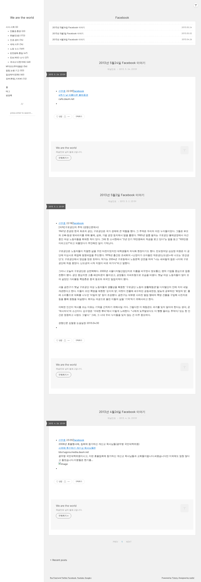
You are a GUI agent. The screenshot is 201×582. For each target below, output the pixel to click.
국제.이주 (16, 44)
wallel (191, 578)
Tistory (175, 578)
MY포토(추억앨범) (16, 66)
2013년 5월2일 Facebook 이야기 (67, 33)
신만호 (62, 91)
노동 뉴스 (16, 48)
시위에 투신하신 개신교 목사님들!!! (77, 447)
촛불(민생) (17, 35)
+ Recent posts (58, 560)
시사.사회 (12, 27)
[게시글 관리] (68, 116)
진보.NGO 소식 (19, 57)
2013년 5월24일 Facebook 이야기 (68, 27)
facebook (78, 91)
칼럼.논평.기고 (15, 70)
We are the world (22, 17)
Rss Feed (54, 578)
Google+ (88, 578)
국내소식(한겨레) (20, 62)
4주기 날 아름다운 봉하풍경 (73, 95)
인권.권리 (16, 40)
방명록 (9, 95)
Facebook (72, 578)
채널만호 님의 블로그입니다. (69, 152)
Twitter (64, 578)
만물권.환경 (17, 31)
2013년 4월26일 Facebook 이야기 (68, 39)
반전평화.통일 (18, 53)
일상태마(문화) (15, 74)
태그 (8, 91)
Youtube (80, 578)
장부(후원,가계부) (16, 78)
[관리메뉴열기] (196, 5)
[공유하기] (65, 116)
